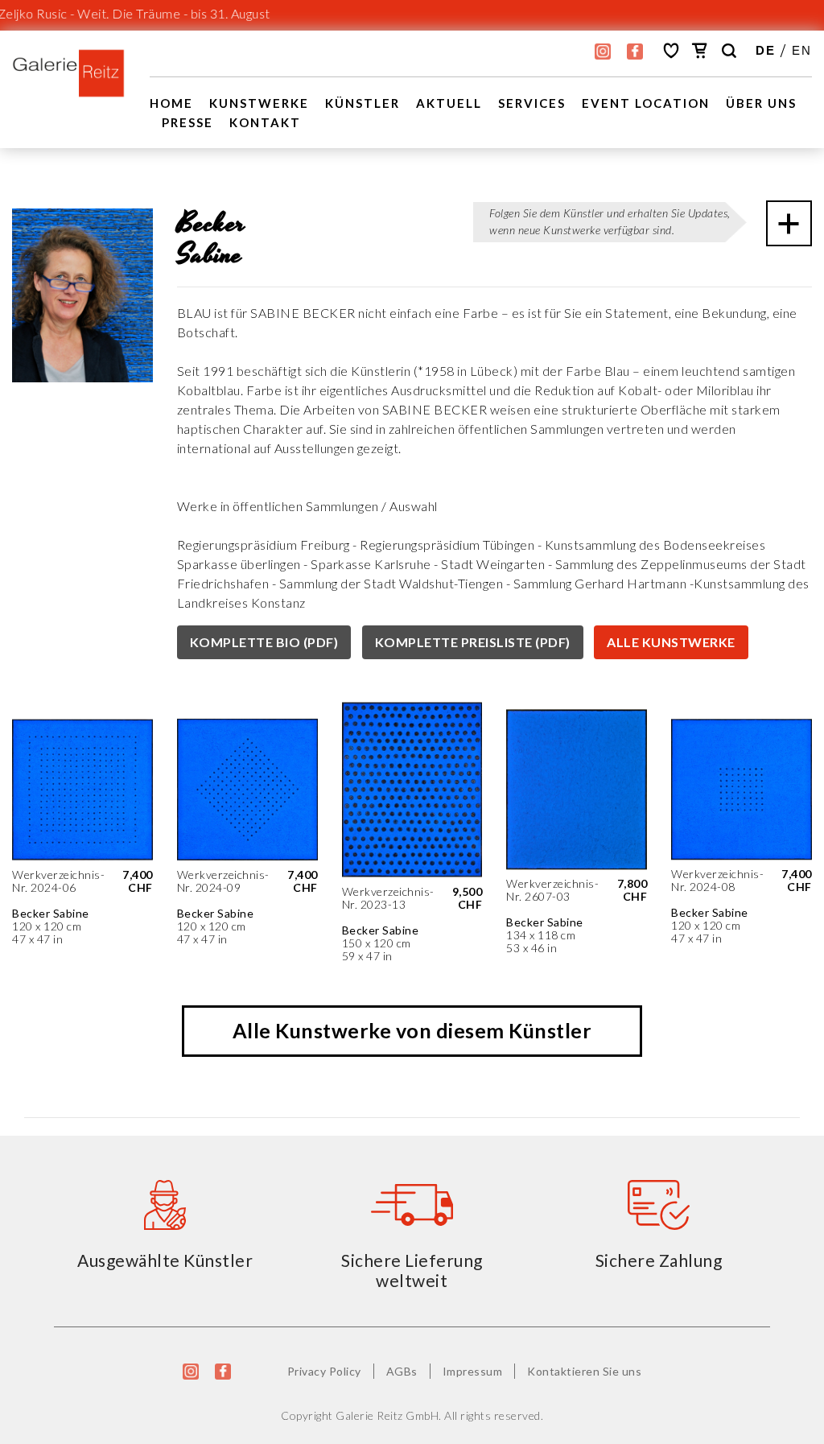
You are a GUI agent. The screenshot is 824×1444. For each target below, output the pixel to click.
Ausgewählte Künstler (165, 1260)
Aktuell (449, 103)
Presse (187, 122)
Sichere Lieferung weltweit (412, 1270)
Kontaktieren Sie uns (584, 1371)
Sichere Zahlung (659, 1260)
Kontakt (265, 122)
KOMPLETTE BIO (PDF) (264, 642)
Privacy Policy (324, 1371)
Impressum (473, 1371)
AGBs (402, 1371)
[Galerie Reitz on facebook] (635, 51)
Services (532, 103)
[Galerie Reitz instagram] (603, 51)
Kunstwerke (259, 103)
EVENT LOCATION (646, 103)
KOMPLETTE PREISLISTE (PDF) (473, 642)
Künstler (362, 103)
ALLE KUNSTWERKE (671, 642)
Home (171, 103)
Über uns (761, 103)
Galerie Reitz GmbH (387, 1415)
